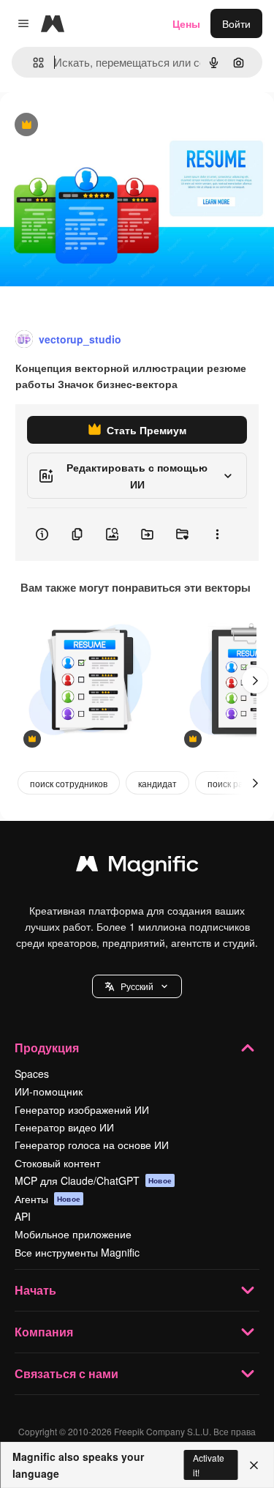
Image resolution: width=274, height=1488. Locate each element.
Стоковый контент (57, 1163)
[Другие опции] (217, 534)
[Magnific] (137, 867)
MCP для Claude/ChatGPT (93, 1180)
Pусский (137, 986)
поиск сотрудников (68, 783)
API (23, 1216)
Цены (186, 23)
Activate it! (208, 1464)
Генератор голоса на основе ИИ (92, 1144)
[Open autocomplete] (32, 62)
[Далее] (255, 680)
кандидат (157, 783)
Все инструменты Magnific (77, 1252)
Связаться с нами (66, 1373)
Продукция (47, 1047)
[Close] (254, 1465)
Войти (236, 23)
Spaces (32, 1073)
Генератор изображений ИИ (82, 1109)
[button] (137, 986)
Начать (35, 1289)
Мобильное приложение (73, 1234)
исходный (98, 125)
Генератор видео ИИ (64, 1127)
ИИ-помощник (49, 1091)
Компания (44, 1331)
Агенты (47, 1198)
